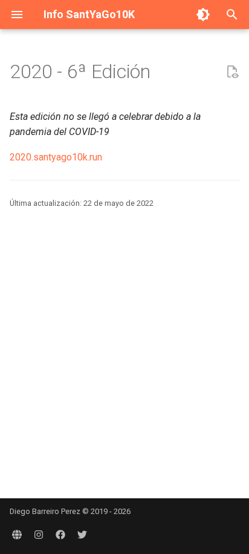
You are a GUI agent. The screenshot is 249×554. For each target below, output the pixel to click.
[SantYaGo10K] (17, 534)
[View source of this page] (232, 72)
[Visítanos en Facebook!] (60, 534)
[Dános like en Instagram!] (38, 534)
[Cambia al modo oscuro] (203, 14)
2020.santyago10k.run (56, 157)
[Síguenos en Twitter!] (82, 534)
